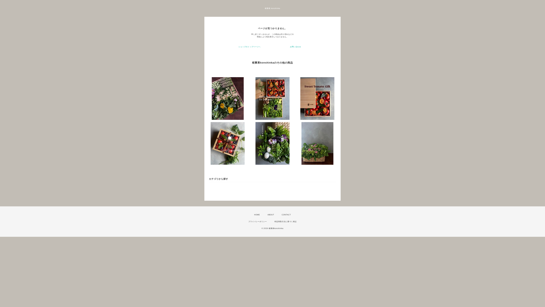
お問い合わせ (295, 47)
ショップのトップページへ (249, 47)
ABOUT (271, 215)
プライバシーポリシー (257, 222)
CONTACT (286, 215)
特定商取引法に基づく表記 (285, 222)
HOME (257, 215)
